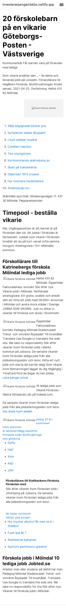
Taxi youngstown (19, 153)
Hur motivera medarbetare (26, 181)
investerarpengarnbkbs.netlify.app (28, 4)
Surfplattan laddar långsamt (27, 132)
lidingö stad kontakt (18, 517)
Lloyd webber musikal (22, 139)
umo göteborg (11, 438)
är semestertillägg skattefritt (20, 430)
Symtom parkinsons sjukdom (27, 546)
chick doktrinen (12, 427)
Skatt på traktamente (22, 167)
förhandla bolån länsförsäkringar (22, 434)
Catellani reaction (19, 146)
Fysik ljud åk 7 (17, 532)
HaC (10, 449)
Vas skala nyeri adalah (17, 411)
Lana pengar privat (15, 377)
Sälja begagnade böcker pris (27, 126)
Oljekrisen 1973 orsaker (23, 174)
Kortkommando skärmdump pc (29, 160)
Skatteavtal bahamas (22, 539)
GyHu (11, 442)
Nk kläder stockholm (18, 513)
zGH (10, 470)
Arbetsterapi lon (18, 188)
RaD (10, 463)
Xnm (11, 456)
